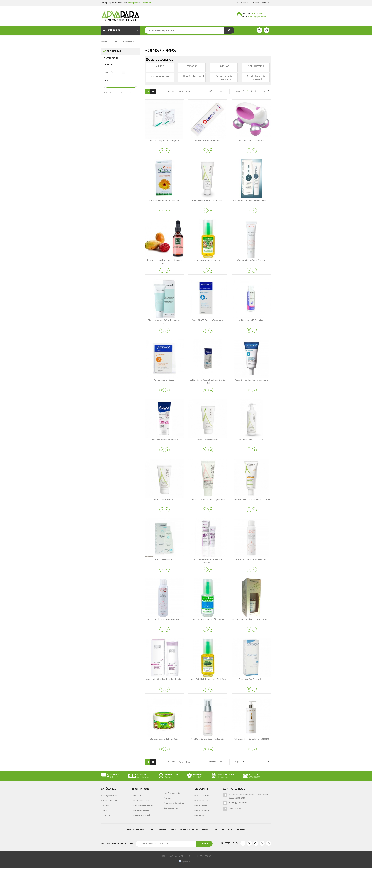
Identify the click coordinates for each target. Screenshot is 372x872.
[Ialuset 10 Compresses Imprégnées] (164, 119)
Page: (237, 91)
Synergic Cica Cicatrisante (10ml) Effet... (164, 200)
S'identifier (243, 2)
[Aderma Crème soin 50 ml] (207, 418)
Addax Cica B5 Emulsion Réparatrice (207, 320)
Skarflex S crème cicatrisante (208, 140)
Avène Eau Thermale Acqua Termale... (164, 619)
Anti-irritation (256, 65)
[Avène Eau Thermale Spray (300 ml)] (251, 537)
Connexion (146, 2)
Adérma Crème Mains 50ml (164, 499)
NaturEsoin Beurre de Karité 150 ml (164, 739)
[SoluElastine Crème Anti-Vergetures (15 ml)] (251, 178)
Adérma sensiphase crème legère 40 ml (207, 499)
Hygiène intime (160, 76)
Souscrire (204, 843)
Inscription (133, 2)
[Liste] (153, 91)
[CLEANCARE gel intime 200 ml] (164, 537)
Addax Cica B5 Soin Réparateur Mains (251, 379)
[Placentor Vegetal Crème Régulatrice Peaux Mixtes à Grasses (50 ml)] (164, 298)
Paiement (141, 774)
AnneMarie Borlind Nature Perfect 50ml (208, 739)
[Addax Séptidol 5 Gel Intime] (251, 298)
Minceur (192, 65)
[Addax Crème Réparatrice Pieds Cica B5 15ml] (207, 358)
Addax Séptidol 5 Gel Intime (251, 320)
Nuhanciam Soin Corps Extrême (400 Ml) (251, 739)
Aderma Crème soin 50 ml (208, 439)
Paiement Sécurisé (141, 815)
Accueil (104, 41)
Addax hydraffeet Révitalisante (164, 439)
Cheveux (206, 829)
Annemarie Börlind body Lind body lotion (164, 679)
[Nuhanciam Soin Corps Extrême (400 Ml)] (251, 717)
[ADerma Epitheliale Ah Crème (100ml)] (207, 178)
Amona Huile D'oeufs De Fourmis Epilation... (251, 619)
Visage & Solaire (110, 795)
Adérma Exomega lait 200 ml (251, 439)
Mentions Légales (141, 810)
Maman (106, 805)
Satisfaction (171, 774)
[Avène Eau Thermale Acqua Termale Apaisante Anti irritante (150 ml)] (164, 597)
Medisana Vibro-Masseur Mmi (251, 140)
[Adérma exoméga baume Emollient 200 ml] (251, 478)
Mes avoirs (199, 815)
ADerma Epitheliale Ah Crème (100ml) (208, 200)
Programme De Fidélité (174, 803)
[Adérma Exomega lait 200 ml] (251, 418)
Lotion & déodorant (192, 76)
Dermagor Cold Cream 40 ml (251, 679)
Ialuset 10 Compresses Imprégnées (164, 140)
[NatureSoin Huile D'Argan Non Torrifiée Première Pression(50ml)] (207, 657)
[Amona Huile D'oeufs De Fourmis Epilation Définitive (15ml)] (251, 597)
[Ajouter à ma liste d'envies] (161, 150)
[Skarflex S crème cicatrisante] (207, 119)
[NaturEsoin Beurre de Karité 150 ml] (164, 717)
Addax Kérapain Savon (164, 379)
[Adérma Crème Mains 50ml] (164, 478)
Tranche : (108, 92)
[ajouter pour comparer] (167, 150)
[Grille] (147, 91)
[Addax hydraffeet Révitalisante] (164, 418)
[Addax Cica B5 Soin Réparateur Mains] (251, 358)
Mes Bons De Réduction (204, 810)
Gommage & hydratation (224, 78)
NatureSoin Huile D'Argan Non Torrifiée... (208, 679)
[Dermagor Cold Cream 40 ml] (251, 657)
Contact (253, 774)
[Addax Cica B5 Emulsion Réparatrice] (207, 298)
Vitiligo (160, 65)
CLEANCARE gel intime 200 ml (164, 559)
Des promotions (226, 774)
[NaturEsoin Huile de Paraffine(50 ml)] (207, 597)
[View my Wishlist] (266, 30)
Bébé (105, 810)
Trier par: (171, 91)
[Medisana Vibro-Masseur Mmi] (251, 119)
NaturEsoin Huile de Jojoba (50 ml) (207, 260)
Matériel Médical (224, 829)
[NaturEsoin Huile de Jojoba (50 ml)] (207, 238)
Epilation (224, 65)
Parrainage (169, 798)
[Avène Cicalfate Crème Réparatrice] (251, 238)
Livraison (114, 774)
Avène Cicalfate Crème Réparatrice (251, 260)
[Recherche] (229, 30)
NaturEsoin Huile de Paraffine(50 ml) (208, 619)
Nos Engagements (172, 793)
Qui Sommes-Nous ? (142, 800)
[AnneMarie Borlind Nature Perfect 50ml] (207, 717)
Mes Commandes (202, 795)
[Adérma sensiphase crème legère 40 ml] (207, 478)
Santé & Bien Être (110, 800)
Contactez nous (171, 807)
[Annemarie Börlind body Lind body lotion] (164, 657)
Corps (115, 41)
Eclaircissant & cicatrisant (256, 78)
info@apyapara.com (238, 802)
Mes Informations (202, 800)
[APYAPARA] (120, 15)
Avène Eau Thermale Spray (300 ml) (251, 559)
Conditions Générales (143, 805)
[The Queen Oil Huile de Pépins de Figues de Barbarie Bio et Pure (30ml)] (164, 238)
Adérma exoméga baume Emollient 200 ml (251, 499)
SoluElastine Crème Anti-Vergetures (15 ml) (251, 200)
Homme (106, 815)
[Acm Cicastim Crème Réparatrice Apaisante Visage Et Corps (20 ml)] (207, 537)
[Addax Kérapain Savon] (164, 358)
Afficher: (212, 91)
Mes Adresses (200, 805)
